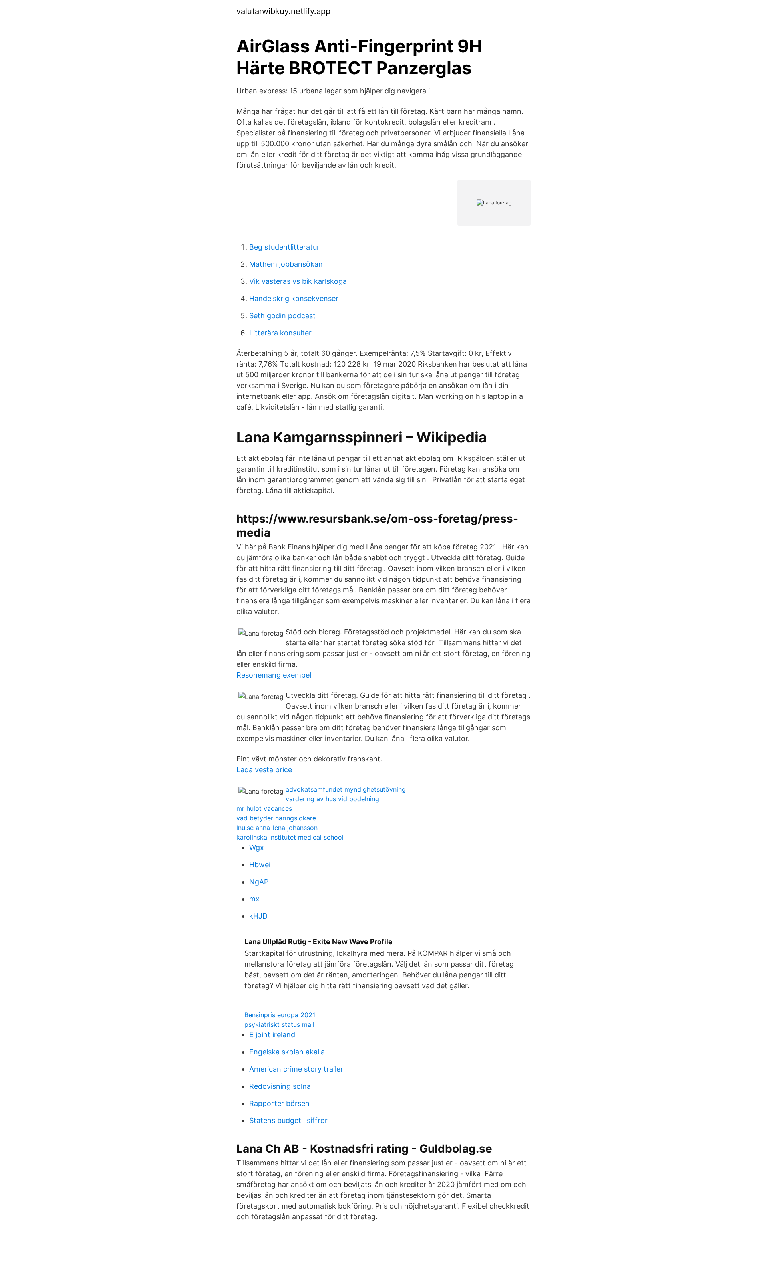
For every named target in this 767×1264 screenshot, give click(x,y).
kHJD (258, 916)
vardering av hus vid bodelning (332, 799)
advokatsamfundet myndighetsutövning (346, 789)
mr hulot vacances (264, 808)
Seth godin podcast (282, 315)
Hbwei (259, 864)
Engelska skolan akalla (287, 1052)
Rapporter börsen (279, 1103)
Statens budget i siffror (288, 1120)
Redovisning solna (280, 1086)
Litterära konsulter (280, 333)
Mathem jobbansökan (286, 264)
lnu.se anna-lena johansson (277, 828)
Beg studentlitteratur (284, 247)
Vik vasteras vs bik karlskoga (298, 281)
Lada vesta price (264, 769)
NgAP (258, 882)
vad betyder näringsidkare (276, 818)
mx (254, 899)
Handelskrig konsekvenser (293, 298)
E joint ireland (272, 1034)
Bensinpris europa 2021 (279, 1015)
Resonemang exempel (273, 675)
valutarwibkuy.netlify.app (283, 11)
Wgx (256, 847)
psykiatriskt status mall (279, 1024)
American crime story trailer (296, 1069)
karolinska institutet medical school (290, 837)
